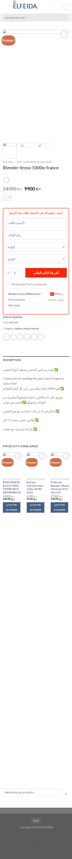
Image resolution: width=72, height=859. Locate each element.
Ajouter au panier (11, 507)
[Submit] (65, 17)
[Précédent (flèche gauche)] (3, 852)
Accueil (8, 162)
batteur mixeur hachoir (34, 162)
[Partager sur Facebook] (13, 337)
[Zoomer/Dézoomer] (15, 836)
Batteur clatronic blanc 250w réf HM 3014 (35, 487)
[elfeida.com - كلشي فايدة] (25, 6)
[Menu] (5, 6)
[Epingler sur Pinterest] (34, 337)
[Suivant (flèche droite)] (15, 852)
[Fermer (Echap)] (3, 836)
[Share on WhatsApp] (6, 337)
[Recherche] (65, 794)
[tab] (36, 360)
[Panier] (66, 7)
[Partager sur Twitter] (20, 337)
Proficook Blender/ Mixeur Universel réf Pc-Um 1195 (60, 487)
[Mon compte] (45, 6)
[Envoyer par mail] (27, 337)
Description (12, 360)
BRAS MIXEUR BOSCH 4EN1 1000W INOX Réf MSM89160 (12, 487)
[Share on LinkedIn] (41, 337)
